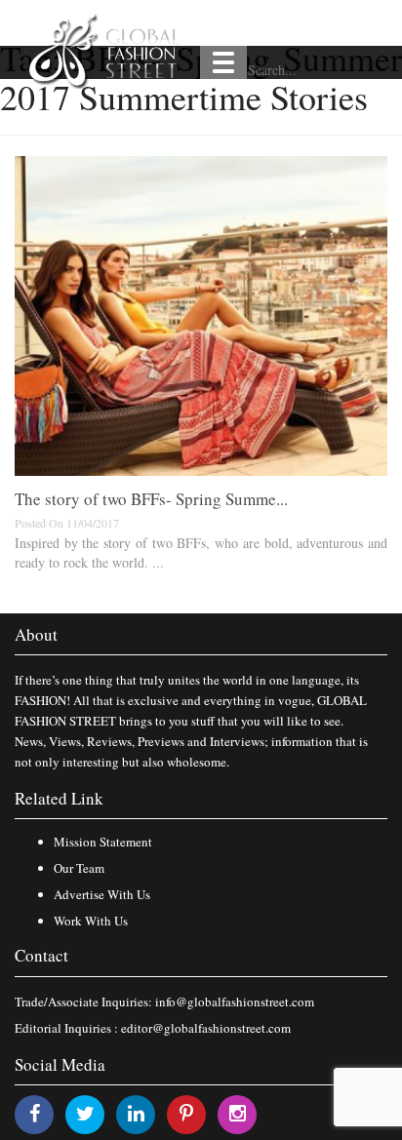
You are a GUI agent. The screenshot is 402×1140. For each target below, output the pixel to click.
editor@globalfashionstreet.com (206, 1028)
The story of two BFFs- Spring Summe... (151, 499)
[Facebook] (34, 1113)
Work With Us (91, 920)
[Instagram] (237, 1113)
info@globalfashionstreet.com (234, 1001)
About (36, 634)
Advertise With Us (102, 894)
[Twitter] (85, 1113)
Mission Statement (103, 841)
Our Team (79, 868)
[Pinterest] (186, 1113)
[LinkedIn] (136, 1113)
